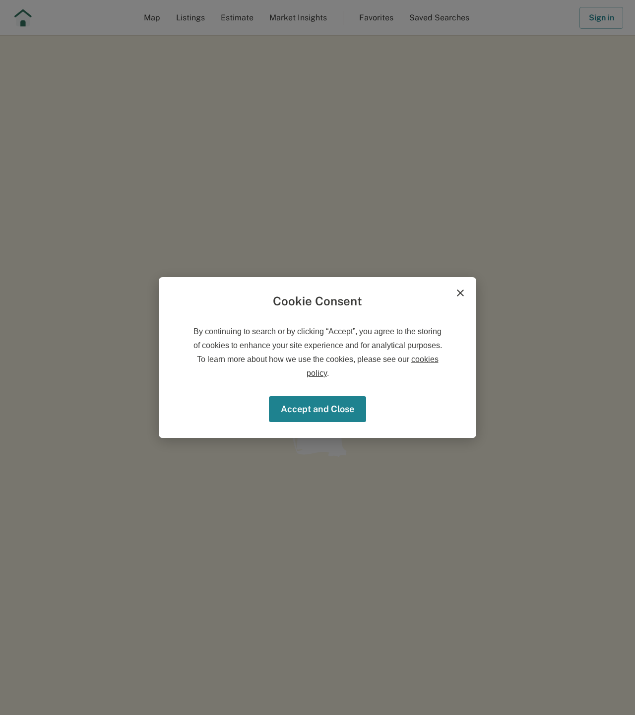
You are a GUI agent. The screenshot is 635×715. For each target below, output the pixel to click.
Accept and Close (317, 409)
